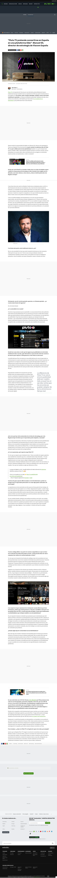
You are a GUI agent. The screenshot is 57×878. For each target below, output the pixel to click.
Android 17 (32, 814)
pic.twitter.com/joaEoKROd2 (16, 476)
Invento (32, 32)
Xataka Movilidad (24, 823)
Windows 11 (23, 829)
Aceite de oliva (37, 32)
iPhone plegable (25, 814)
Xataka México (5, 867)
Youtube (52, 4)
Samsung (13, 825)
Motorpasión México (35, 867)
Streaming (15, 743)
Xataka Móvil (5, 854)
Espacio (22, 821)
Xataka (4, 852)
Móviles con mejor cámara (44, 814)
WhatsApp (45, 4)
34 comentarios (12, 50)
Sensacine (19, 852)
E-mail (22, 50)
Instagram (51, 4)
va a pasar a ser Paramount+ (39, 716)
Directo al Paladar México (28, 867)
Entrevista (21, 743)
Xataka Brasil (5, 868)
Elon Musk (21, 32)
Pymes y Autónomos (50, 855)
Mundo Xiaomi (5, 860)
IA (50, 32)
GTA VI (48, 32)
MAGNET (31, 3)
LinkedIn (52, 831)
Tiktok (47, 4)
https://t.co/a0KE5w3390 (32, 474)
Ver (29, 773)
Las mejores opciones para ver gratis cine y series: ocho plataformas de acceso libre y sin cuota (36, 693)
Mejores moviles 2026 (17, 814)
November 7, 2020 (28, 477)
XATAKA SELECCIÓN (13, 3)
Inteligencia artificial (23, 826)
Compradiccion (43, 856)
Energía (13, 823)
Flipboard (20, 50)
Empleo (13, 829)
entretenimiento (39, 743)
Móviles (4, 823)
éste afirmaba (32, 700)
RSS (47, 831)
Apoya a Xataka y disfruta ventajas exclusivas (37, 838)
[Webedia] (54, 1)
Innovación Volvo (30, 14)
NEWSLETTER (37, 3)
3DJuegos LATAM (13, 867)
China (12, 32)
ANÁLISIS (6, 3)
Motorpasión (35, 852)
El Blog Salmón (50, 852)
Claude (36, 814)
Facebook (17, 50)
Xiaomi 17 (43, 32)
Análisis (13, 821)
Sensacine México (19, 867)
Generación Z (27, 32)
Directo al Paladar (28, 852)
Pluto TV (10, 92)
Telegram (49, 4)
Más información (37, 876)
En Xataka (27, 159)
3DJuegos (12, 852)
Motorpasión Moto (35, 855)
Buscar (53, 843)
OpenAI (54, 32)
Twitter (54, 4)
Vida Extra (12, 854)
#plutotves (43, 469)
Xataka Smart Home (5, 858)
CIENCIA (20, 3)
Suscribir (48, 822)
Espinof (19, 854)
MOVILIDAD (25, 3)
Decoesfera (43, 854)
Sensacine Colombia (19, 870)
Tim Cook (16, 32)
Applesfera (4, 856)
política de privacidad (44, 825)
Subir (51, 847)
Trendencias (43, 852)
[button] (14, 87)
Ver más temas (6, 832)
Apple (4, 825)
